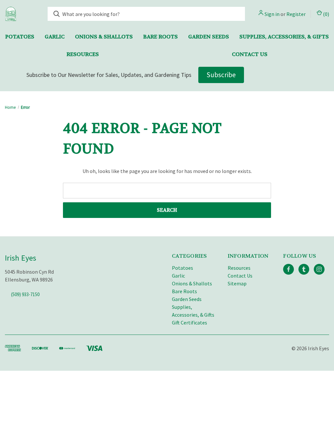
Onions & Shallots (104, 36)
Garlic (55, 36)
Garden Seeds (208, 36)
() (325, 14)
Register (296, 14)
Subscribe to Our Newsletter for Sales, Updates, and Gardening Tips (108, 75)
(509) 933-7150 (25, 294)
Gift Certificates (189, 322)
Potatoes (19, 36)
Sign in (272, 14)
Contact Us (249, 54)
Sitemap (237, 283)
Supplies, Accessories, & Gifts (284, 36)
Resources (83, 54)
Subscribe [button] (221, 74)
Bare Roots (160, 36)
